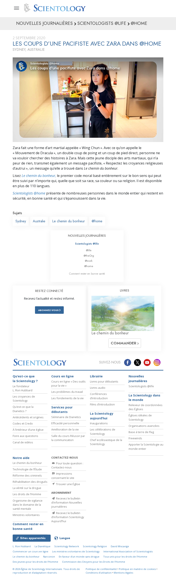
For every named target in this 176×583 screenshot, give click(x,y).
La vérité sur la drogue (27, 488)
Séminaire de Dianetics (66, 417)
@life (88, 250)
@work (89, 261)
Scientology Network (66, 546)
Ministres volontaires (26, 515)
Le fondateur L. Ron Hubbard (22, 388)
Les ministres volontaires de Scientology (76, 551)
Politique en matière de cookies (137, 569)
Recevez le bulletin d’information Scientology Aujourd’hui (67, 517)
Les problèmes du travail (67, 392)
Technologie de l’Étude (27, 469)
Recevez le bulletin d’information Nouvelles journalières (66, 502)
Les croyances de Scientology (24, 398)
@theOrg (88, 256)
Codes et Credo (23, 423)
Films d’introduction (102, 404)
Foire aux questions (25, 436)
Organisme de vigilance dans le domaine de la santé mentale (27, 505)
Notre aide (21, 458)
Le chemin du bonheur (68, 221)
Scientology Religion (95, 546)
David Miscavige (120, 546)
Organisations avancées (144, 426)
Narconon (49, 556)
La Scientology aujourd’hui (101, 415)
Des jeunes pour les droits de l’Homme (35, 561)
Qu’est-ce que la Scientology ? (25, 378)
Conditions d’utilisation (99, 572)
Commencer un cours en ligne (30, 551)
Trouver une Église (67, 484)
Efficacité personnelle (65, 423)
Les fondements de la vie (67, 398)
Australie (39, 221)
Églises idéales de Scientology (140, 417)
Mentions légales (123, 572)
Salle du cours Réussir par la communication (68, 438)
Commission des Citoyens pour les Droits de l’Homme (93, 561)
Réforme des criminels (27, 475)
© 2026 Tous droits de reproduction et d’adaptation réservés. (46, 570)
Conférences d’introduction (99, 396)
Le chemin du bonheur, (39, 175)
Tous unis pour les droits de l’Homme (125, 556)
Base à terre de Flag (141, 432)
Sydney (20, 221)
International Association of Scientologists (128, 551)
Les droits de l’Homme (27, 494)
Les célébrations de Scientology (102, 431)
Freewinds (135, 438)
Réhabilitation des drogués (30, 482)
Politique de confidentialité (101, 569)
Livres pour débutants (104, 381)
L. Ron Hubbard (22, 546)
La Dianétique (42, 546)
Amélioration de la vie (65, 429)
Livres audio (97, 388)
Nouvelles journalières (138, 378)
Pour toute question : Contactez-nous (67, 465)
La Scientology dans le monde (144, 397)
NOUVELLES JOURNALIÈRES (87, 235)
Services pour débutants (62, 409)
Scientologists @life (87, 244)
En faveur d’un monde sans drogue (79, 556)
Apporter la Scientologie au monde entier (146, 446)
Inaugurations (99, 423)
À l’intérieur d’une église (28, 430)
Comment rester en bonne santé (87, 274)
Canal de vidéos (23, 442)
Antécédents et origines (28, 417)
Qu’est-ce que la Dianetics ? (23, 409)
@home (97, 221)
